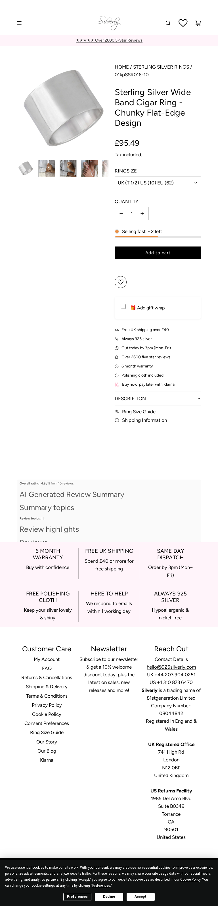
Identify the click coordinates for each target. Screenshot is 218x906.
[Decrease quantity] (121, 213)
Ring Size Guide (139, 411)
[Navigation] (19, 23)
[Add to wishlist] (121, 282)
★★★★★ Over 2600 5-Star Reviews (109, 40)
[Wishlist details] (183, 23)
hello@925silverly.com (171, 667)
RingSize (126, 171)
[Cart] (198, 23)
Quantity (126, 201)
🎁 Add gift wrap (147, 308)
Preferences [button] (101, 885)
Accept (140, 897)
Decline (109, 897)
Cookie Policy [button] (190, 880)
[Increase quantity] (142, 213)
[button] (21, 109)
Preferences (77, 897)
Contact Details (171, 659)
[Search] (168, 23)
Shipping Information (144, 420)
